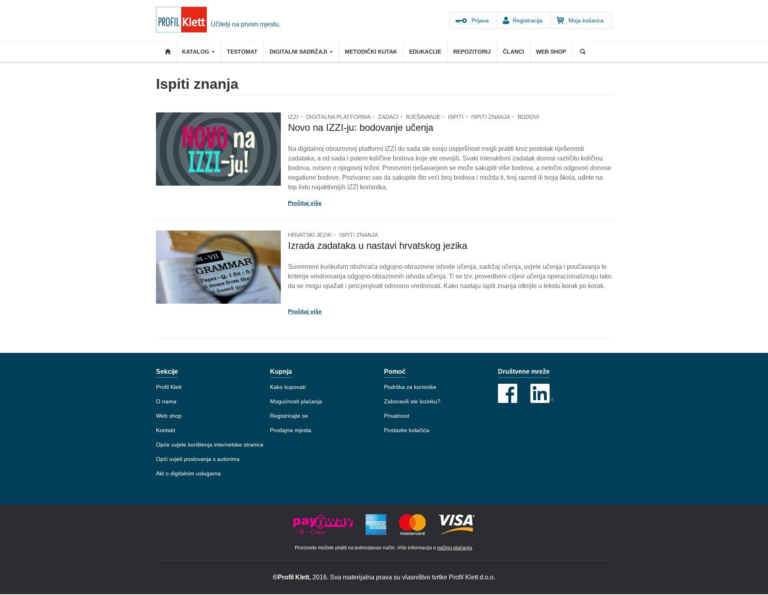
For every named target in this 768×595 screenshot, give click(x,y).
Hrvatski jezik (310, 235)
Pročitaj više (305, 203)
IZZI (293, 117)
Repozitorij (472, 51)
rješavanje (423, 117)
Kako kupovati (288, 387)
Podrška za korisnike (410, 387)
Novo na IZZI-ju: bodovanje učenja (360, 127)
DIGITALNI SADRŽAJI (299, 51)
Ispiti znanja (490, 117)
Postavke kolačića (406, 430)
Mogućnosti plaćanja (296, 401)
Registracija (527, 20)
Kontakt (165, 430)
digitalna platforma (338, 117)
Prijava (480, 20)
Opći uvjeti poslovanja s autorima (198, 459)
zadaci (388, 117)
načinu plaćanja (454, 548)
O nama (166, 401)
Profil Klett (169, 387)
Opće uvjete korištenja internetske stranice (210, 444)
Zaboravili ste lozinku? (412, 401)
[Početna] (183, 21)
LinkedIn (542, 393)
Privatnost (396, 416)
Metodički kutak (371, 51)
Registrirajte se (289, 416)
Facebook (507, 393)
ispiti (456, 117)
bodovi (528, 117)
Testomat (242, 51)
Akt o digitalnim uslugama (188, 473)
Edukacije (425, 51)
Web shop (551, 51)
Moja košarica (586, 20)
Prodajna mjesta (290, 430)
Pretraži (582, 52)
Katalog (196, 51)
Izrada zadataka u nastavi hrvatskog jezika (377, 245)
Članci (513, 51)
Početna (166, 52)
